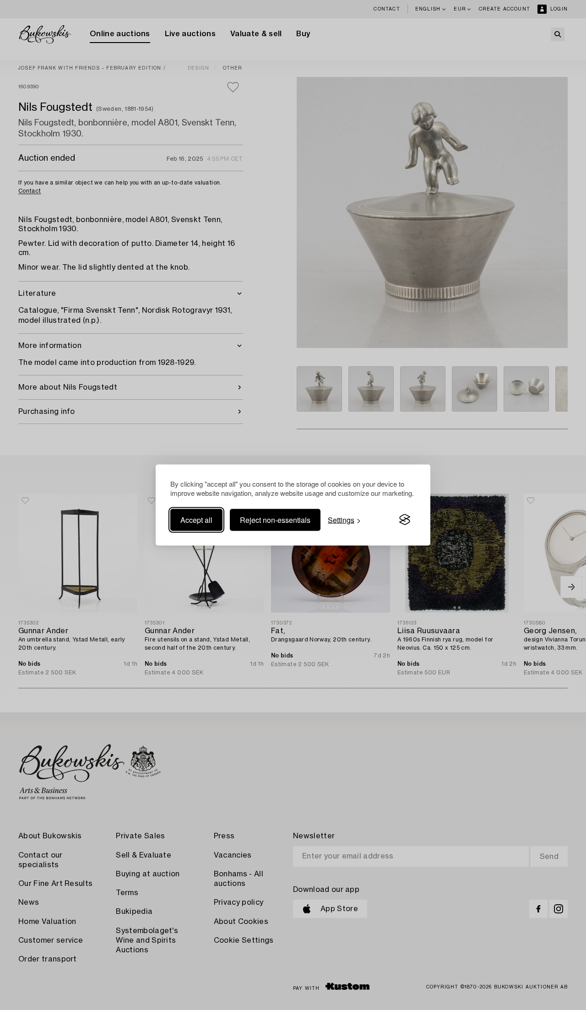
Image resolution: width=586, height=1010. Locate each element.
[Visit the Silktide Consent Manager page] (405, 520)
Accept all (196, 519)
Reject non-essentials (275, 519)
